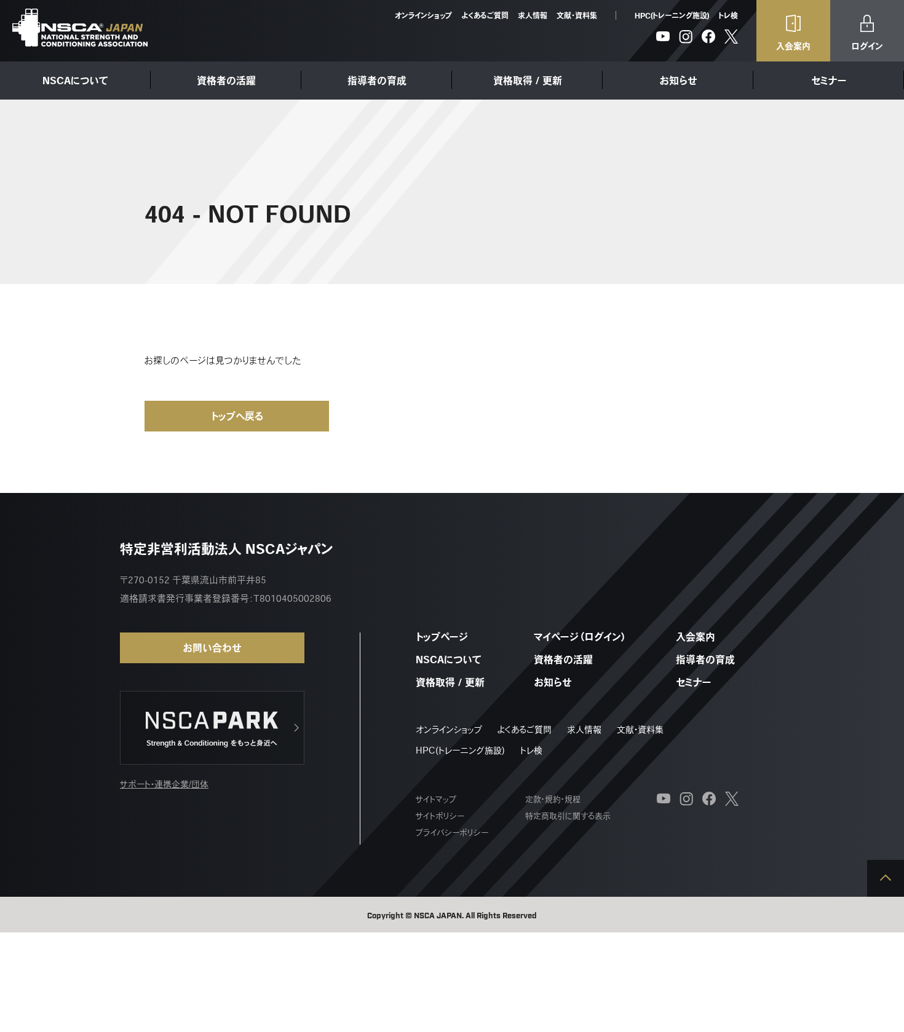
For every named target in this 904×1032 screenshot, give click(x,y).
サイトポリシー (440, 816)
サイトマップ (436, 799)
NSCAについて (75, 80)
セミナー (829, 80)
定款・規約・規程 (553, 799)
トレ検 (728, 15)
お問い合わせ (212, 648)
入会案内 (695, 637)
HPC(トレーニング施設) (672, 15)
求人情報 (532, 15)
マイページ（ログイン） (580, 637)
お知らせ (678, 80)
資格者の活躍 (226, 80)
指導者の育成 (376, 80)
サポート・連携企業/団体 (164, 784)
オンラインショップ (423, 15)
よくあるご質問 (485, 15)
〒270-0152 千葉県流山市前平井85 (193, 580)
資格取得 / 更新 (527, 80)
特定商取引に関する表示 (568, 816)
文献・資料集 (577, 15)
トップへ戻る (237, 416)
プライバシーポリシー (452, 833)
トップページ (442, 637)
